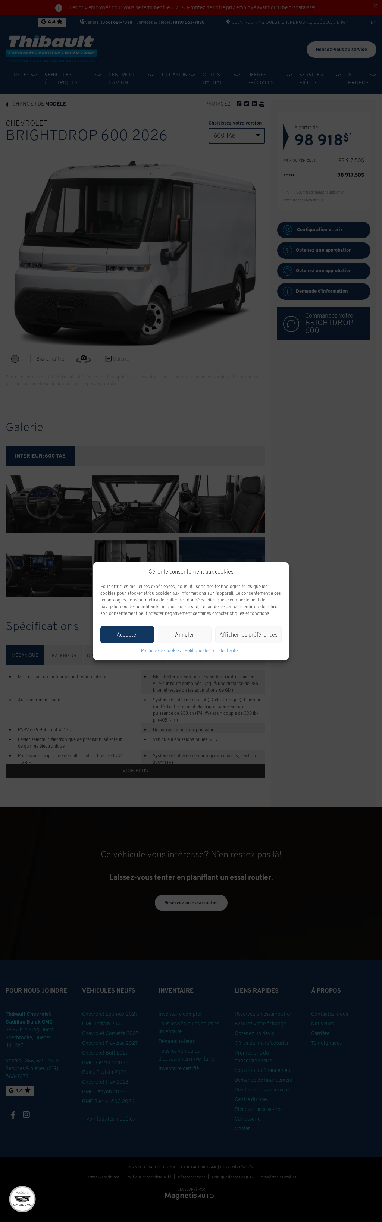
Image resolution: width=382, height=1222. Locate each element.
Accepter (127, 634)
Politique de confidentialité (211, 650)
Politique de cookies (161, 650)
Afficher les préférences (248, 634)
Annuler (184, 634)
